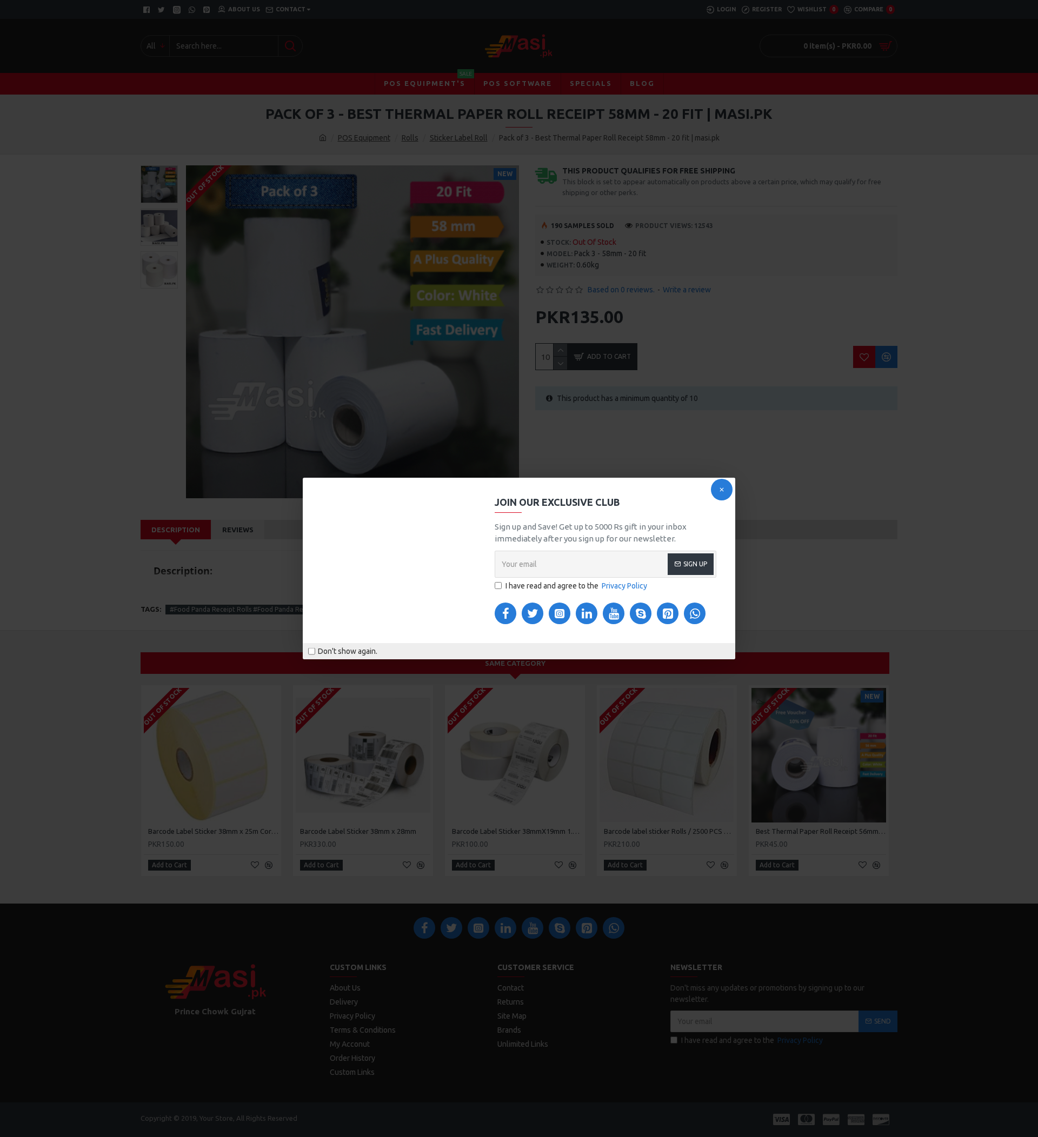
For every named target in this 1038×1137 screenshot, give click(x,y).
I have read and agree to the (576, 585)
